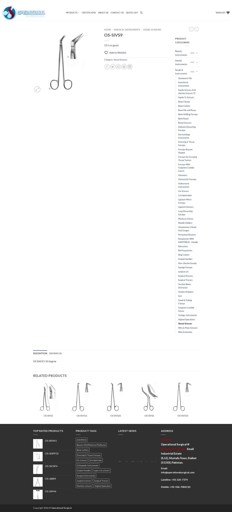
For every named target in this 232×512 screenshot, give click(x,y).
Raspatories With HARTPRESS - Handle (188, 240)
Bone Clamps (184, 101)
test (180, 296)
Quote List (132, 12)
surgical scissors (84, 480)
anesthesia (81, 439)
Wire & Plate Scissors (187, 328)
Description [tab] (40, 353)
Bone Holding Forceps (188, 114)
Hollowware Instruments (183, 185)
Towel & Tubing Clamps (185, 302)
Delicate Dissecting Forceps (187, 128)
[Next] (198, 402)
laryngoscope (96, 460)
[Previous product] (196, 29)
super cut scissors (102, 470)
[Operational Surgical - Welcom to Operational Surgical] (31, 13)
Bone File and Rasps (187, 110)
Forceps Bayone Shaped (185, 151)
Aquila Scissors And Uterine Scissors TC (187, 92)
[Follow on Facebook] (219, 2)
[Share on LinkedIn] (129, 66)
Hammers (182, 175)
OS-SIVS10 (183, 415)
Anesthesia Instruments (183, 84)
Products (71, 12)
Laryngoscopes (185, 195)
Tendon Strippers (185, 292)
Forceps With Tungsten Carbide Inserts (186, 167)
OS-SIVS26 (115, 415)
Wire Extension (185, 332)
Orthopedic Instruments (87, 465)
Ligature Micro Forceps (184, 201)
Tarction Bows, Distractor (184, 286)
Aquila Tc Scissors (186, 97)
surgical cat (183, 271)
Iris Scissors (183, 191)
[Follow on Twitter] (225, 2)
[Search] (141, 13)
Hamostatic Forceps (187, 179)
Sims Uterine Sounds (187, 263)
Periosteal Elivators (187, 234)
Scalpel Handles (185, 259)
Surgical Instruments (127, 29)
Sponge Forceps (185, 267)
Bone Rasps (183, 118)
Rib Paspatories (185, 250)
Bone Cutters (184, 106)
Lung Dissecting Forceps (185, 213)
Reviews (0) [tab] (55, 353)
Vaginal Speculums (186, 319)
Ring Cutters (184, 254)
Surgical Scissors (185, 276)
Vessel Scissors (152, 29)
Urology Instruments (187, 315)
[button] (37, 89)
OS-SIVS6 (149, 415)
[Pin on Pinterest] (124, 66)
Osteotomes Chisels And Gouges (187, 229)
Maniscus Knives (185, 218)
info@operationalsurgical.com (177, 472)
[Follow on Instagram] (222, 2)
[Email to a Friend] (118, 66)
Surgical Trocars (185, 280)
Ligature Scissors (185, 207)
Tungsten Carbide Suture (186, 309)
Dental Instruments (181, 62)
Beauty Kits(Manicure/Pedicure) (91, 445)
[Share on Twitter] (112, 66)
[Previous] (33, 402)
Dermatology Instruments (184, 136)
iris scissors (82, 460)
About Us (103, 12)
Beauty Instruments (181, 53)
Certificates (89, 12)
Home (107, 29)
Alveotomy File (185, 78)
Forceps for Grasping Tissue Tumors (187, 158)
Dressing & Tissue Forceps (186, 143)
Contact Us (117, 12)
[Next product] (191, 29)
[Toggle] (197, 53)
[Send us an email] (228, 2)
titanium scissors (84, 486)
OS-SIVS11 (82, 415)
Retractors (183, 246)
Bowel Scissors (184, 123)
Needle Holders (185, 223)
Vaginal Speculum (102, 486)
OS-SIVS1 (48, 415)
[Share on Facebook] (107, 66)
